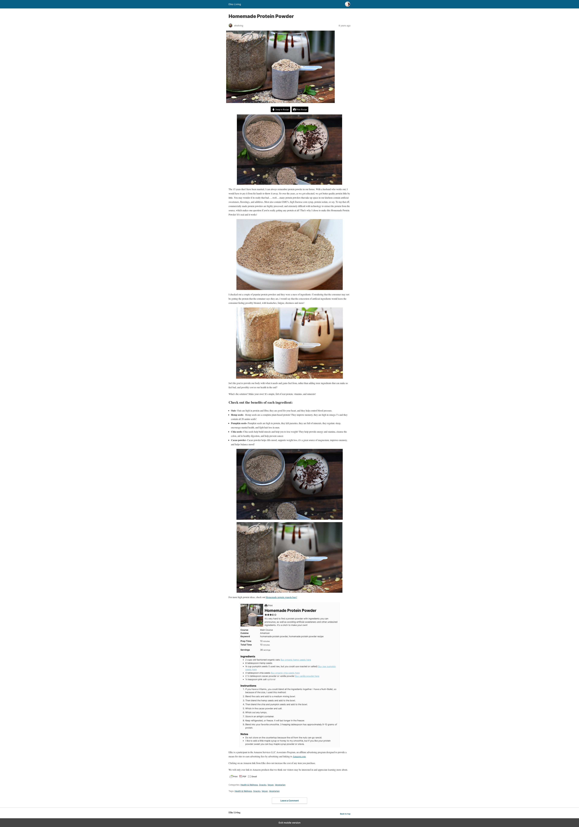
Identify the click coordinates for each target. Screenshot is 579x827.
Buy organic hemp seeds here (296, 659)
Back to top (345, 814)
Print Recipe (301, 109)
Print (270, 605)
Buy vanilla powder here (307, 676)
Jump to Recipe (282, 109)
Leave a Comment (289, 800)
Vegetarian (280, 784)
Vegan (270, 784)
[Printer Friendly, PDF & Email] (243, 777)
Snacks (262, 784)
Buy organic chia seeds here (285, 673)
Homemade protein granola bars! (281, 597)
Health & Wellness (249, 784)
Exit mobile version (290, 822)
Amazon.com (299, 756)
